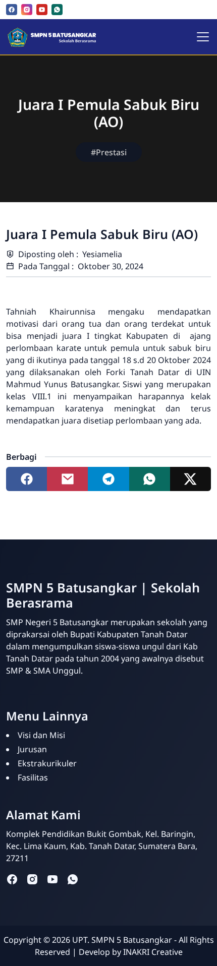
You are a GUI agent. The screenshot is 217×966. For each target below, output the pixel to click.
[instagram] (26, 9)
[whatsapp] (57, 9)
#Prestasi (109, 152)
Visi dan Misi (41, 735)
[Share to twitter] (190, 479)
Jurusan (32, 749)
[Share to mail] (67, 479)
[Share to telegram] (108, 479)
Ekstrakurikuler (47, 763)
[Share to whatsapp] (149, 479)
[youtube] (41, 9)
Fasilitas (33, 777)
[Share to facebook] (26, 479)
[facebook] (11, 9)
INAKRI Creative (153, 951)
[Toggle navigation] (203, 37)
